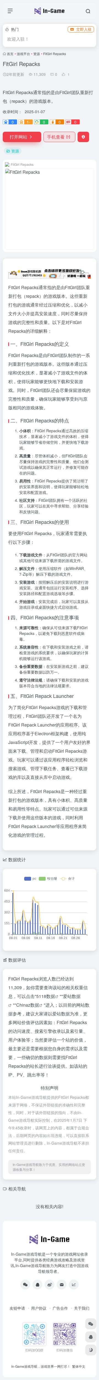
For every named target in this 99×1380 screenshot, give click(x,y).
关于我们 (81, 1308)
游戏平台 (23, 53)
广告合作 (60, 1308)
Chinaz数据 (27, 1005)
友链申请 (17, 1308)
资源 (36, 53)
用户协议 (38, 1308)
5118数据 (45, 996)
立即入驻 (84, 29)
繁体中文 (78, 1366)
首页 (10, 53)
